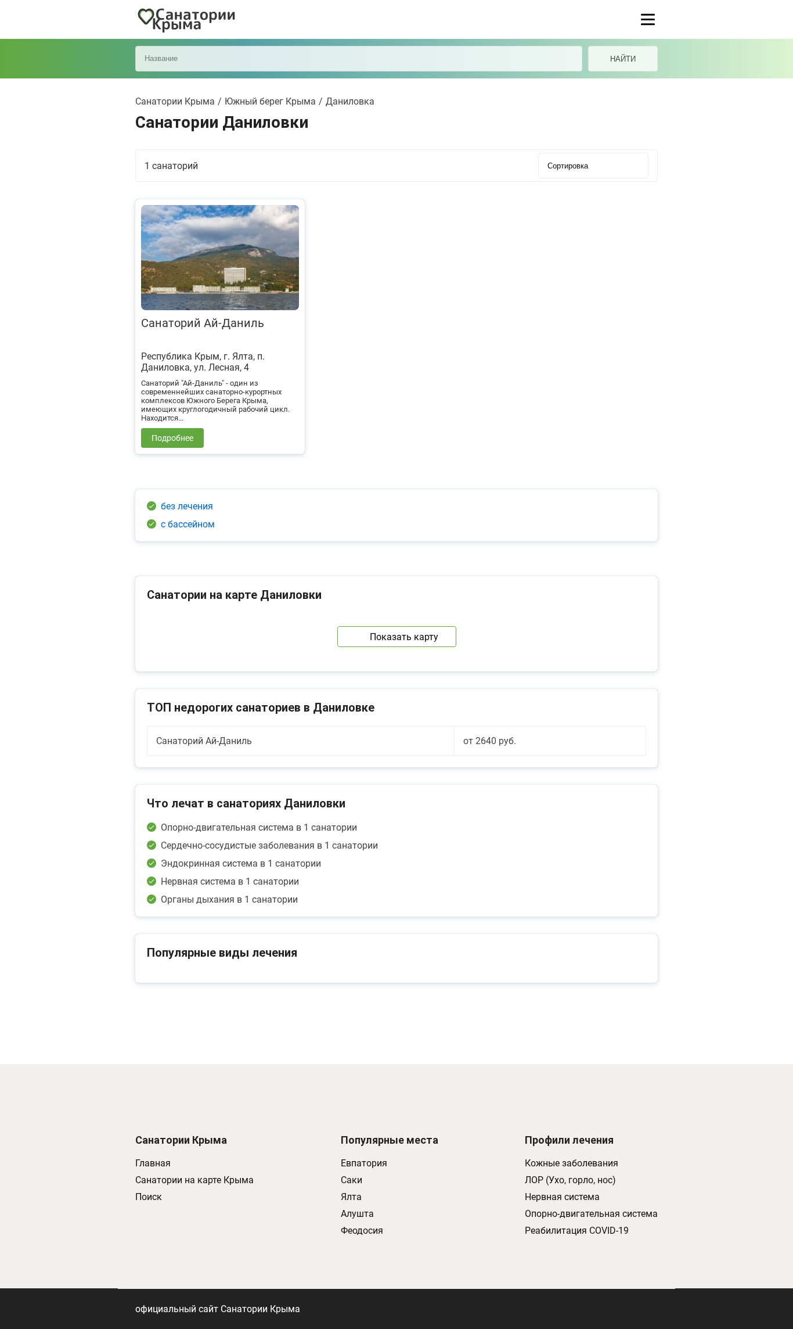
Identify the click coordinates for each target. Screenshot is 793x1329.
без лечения (187, 506)
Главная (153, 1163)
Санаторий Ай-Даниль (202, 323)
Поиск (148, 1196)
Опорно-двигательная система (591, 1213)
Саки (351, 1180)
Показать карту (404, 636)
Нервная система (562, 1196)
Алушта (357, 1213)
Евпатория (364, 1163)
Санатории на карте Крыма (194, 1180)
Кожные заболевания (571, 1163)
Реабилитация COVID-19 (577, 1230)
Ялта (351, 1196)
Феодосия (362, 1230)
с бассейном (188, 524)
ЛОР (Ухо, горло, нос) (570, 1180)
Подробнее (172, 438)
